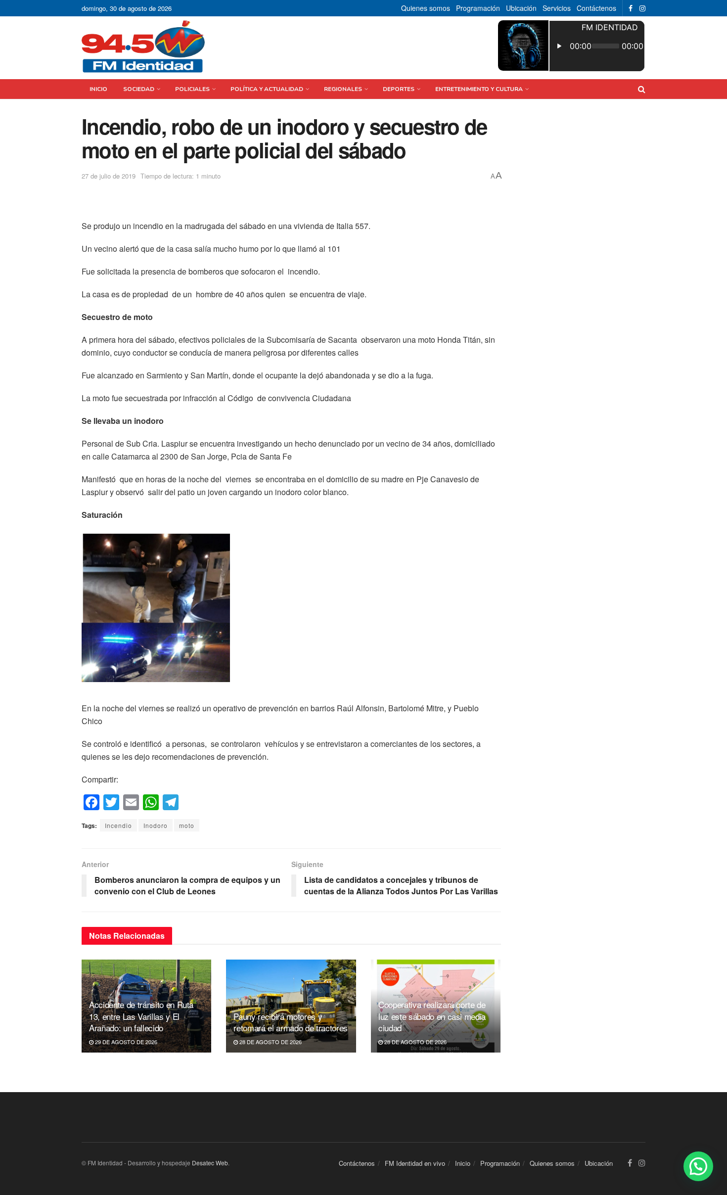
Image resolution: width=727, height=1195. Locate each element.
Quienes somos (425, 8)
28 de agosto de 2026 (270, 1042)
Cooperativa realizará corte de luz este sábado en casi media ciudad (432, 1016)
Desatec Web (210, 1162)
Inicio (98, 89)
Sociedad (138, 89)
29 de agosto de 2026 (125, 1042)
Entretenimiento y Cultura (479, 89)
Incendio (118, 825)
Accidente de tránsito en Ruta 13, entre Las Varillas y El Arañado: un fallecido (141, 1016)
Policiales (192, 89)
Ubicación (521, 8)
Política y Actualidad (266, 89)
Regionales (343, 89)
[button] (698, 1166)
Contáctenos (596, 8)
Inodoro (155, 825)
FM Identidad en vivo (415, 1163)
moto (186, 825)
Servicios (557, 8)
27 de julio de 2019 (109, 176)
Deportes (398, 89)
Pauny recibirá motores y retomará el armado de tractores (290, 1022)
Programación (478, 8)
